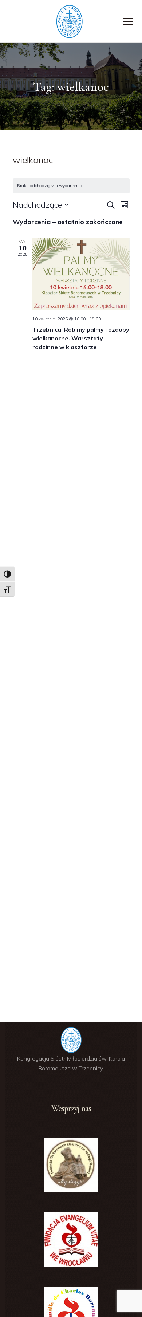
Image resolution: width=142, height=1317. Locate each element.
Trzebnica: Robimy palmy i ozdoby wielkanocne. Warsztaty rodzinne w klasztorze (80, 338)
